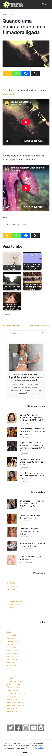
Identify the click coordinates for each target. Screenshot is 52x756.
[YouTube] (33, 730)
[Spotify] (41, 730)
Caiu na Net (12, 635)
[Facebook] (25, 73)
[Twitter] (10, 730)
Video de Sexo (13, 656)
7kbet (9, 632)
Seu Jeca (11, 589)
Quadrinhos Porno (15, 681)
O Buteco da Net (14, 602)
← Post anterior (12, 325)
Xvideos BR (12, 653)
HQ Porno (11, 696)
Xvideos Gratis (13, 708)
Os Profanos (12, 583)
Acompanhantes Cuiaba (17, 705)
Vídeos (11, 14)
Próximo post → (39, 325)
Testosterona (13, 586)
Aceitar (26, 753)
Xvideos (10, 662)
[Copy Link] (7, 73)
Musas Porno (13, 641)
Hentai (10, 678)
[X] (35, 73)
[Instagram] (26, 730)
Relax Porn (12, 659)
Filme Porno (12, 699)
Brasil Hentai (12, 690)
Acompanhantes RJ (15, 702)
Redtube (11, 638)
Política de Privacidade (35, 748)
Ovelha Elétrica (13, 605)
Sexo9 (10, 644)
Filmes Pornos (13, 687)
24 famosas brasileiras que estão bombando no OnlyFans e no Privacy (32, 503)
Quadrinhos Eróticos (16, 693)
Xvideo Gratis (13, 650)
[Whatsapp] (16, 73)
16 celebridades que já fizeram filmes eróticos (30, 516)
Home (5, 14)
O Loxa (10, 608)
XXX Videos (12, 647)
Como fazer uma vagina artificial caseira (30, 557)
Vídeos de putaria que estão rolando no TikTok (32, 544)
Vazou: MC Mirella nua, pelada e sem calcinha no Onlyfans (31, 531)
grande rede (9, 94)
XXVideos (11, 666)
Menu (47, 4)
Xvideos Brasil (13, 684)
